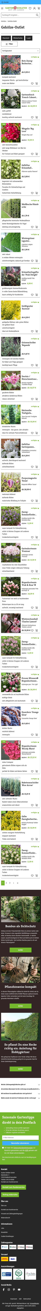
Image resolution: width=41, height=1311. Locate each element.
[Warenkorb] (39, 8)
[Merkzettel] (30, 8)
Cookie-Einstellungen (7, 1236)
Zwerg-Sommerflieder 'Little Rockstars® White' (30, 851)
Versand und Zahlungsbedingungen (12, 1214)
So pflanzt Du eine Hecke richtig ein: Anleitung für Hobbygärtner (20, 1048)
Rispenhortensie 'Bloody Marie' (29, 747)
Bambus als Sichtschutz (20, 926)
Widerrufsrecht (5, 1218)
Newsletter (4, 1232)
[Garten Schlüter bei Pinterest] (14, 1289)
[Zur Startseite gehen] (16, 8)
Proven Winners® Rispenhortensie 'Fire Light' (30, 679)
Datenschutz (27, 1299)
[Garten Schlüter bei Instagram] (8, 1289)
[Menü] (2, 8)
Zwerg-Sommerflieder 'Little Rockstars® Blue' (30, 513)
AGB (26, 1150)
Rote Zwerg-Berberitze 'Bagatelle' (27, 62)
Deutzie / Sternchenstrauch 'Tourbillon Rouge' (30, 377)
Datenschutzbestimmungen (23, 1148)
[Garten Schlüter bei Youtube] (19, 1289)
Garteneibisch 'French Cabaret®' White (30, 96)
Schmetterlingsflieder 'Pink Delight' (30, 273)
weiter (20, 950)
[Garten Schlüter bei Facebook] (3, 1289)
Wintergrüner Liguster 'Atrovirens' (28, 239)
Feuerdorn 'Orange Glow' (30, 713)
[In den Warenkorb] (36, 83)
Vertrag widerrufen (10, 1195)
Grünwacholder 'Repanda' (29, 344)
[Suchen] (37, 15)
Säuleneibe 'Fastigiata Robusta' (26, 411)
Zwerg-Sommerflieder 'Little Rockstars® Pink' (30, 643)
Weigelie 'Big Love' (28, 130)
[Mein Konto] (34, 8)
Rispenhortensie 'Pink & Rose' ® (29, 583)
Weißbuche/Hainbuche (30, 205)
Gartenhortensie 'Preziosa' (29, 550)
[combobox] (18, 15)
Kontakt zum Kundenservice (9, 1182)
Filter (10, 44)
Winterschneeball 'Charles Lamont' (30, 620)
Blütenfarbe (17, 38)
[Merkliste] (32, 83)
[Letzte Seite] (18, 883)
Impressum (13, 1299)
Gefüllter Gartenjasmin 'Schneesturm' (28, 445)
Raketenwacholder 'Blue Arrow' (30, 784)
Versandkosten (34, 1303)
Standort (6, 38)
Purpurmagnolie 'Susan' (29, 479)
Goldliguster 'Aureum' (27, 307)
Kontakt (6, 2)
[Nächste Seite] (14, 883)
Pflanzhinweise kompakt (20, 987)
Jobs (2, 1228)
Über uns (3, 1205)
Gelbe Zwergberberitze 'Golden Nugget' (29, 817)
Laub (29, 38)
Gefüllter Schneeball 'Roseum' (26, 166)
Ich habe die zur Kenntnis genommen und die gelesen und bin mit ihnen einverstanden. (20, 1150)
